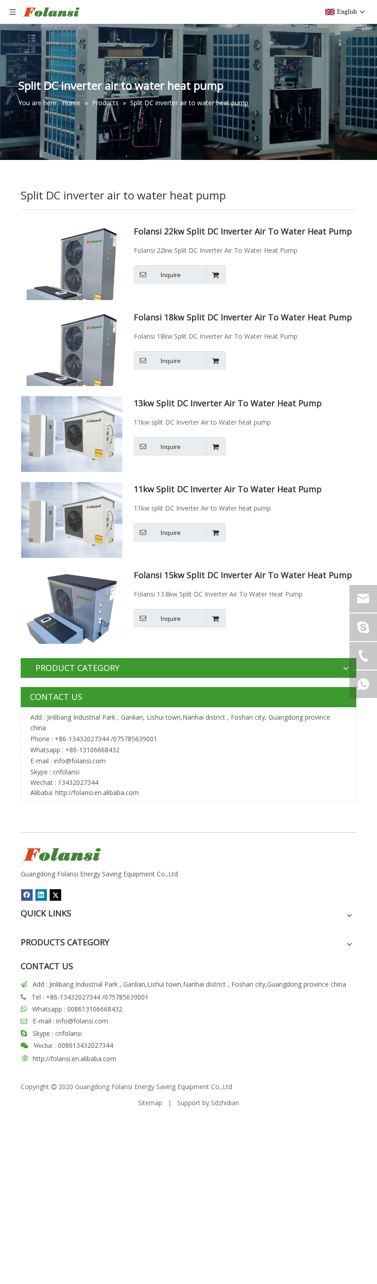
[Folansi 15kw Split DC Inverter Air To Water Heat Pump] (71, 617)
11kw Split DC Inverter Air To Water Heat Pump (228, 489)
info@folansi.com (80, 760)
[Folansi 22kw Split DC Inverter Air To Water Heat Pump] (71, 273)
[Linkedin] (41, 895)
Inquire (170, 274)
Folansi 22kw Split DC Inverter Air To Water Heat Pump (243, 232)
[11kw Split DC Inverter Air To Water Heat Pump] (71, 519)
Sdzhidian (225, 1102)
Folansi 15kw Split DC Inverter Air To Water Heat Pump (243, 575)
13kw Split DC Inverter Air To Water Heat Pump (228, 403)
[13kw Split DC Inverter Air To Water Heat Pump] (71, 433)
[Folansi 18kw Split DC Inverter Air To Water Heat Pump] (71, 359)
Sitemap (150, 1102)
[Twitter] (55, 895)
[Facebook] (27, 895)
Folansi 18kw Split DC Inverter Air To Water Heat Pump (243, 317)
